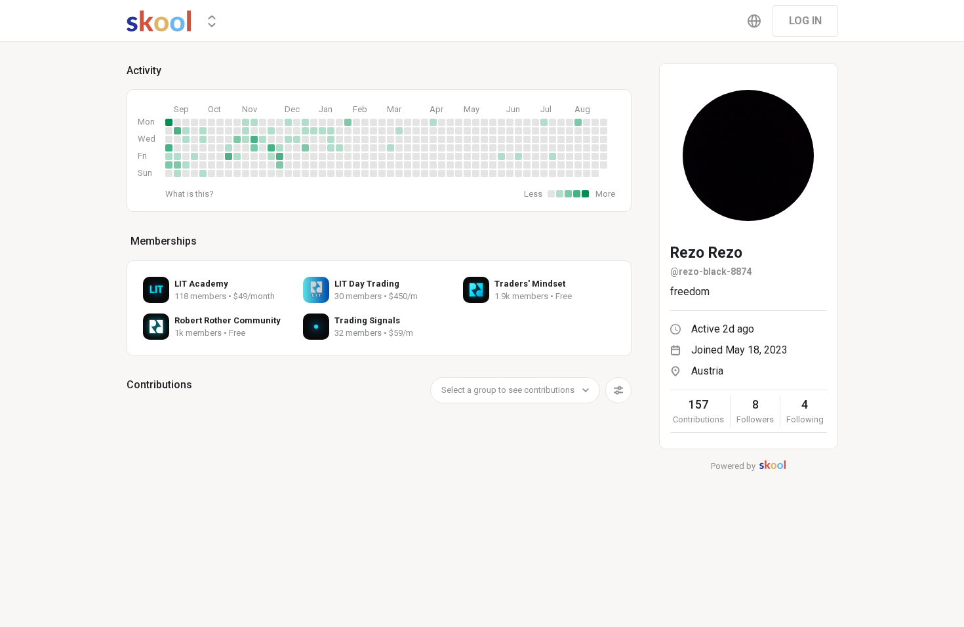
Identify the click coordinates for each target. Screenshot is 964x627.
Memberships (164, 241)
